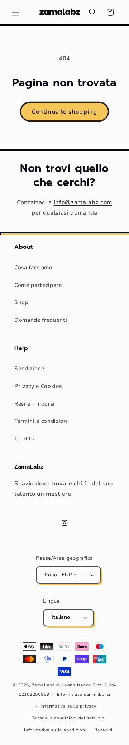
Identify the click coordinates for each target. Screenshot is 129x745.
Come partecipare (38, 285)
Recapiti (103, 730)
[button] (15, 12)
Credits (24, 438)
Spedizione (29, 368)
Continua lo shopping (64, 112)
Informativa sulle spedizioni (55, 730)
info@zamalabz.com (83, 202)
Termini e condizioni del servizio (68, 718)
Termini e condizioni (41, 421)
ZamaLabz (43, 685)
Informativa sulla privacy (68, 706)
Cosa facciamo (33, 267)
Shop (21, 302)
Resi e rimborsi (34, 403)
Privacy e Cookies (38, 386)
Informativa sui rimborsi (83, 694)
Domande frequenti (40, 320)
